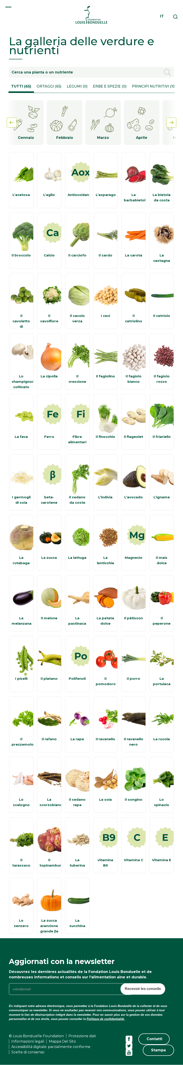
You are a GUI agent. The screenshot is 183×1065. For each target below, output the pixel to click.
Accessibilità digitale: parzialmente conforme (50, 1047)
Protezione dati (82, 1036)
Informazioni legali (27, 1041)
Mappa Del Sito (62, 1041)
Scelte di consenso (27, 1052)
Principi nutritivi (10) (154, 86)
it (162, 16)
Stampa (158, 1050)
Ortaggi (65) (49, 86)
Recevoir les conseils (143, 989)
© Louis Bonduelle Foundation (36, 1036)
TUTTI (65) (21, 86)
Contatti (154, 1039)
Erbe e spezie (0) (110, 86)
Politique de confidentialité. (106, 1019)
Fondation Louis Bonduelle (91, 15)
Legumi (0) (77, 86)
